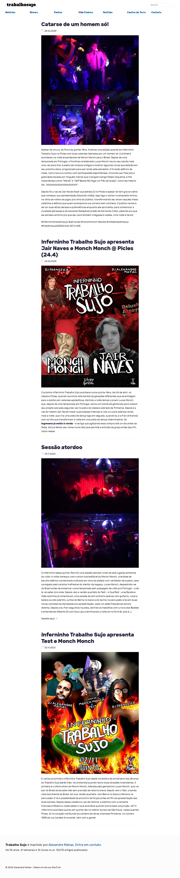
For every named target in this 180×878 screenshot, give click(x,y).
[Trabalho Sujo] (21, 5)
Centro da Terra (136, 12)
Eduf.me (56, 867)
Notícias (10, 12)
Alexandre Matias (61, 845)
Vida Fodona (85, 12)
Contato (156, 12)
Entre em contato (88, 845)
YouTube (108, 12)
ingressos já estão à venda (57, 423)
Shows (34, 12)
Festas (58, 12)
